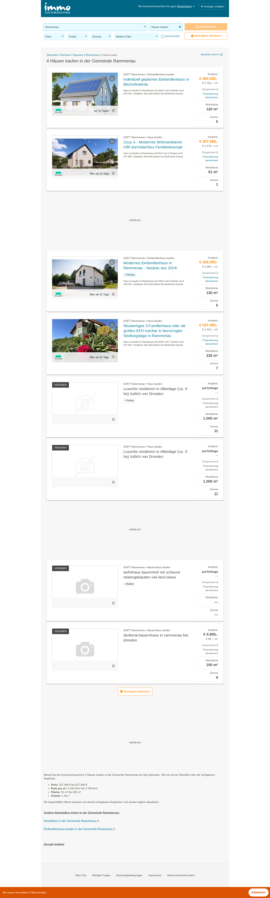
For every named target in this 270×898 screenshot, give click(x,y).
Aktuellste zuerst (209, 54)
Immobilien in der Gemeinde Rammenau (70, 821)
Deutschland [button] (184, 6)
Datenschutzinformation (181, 875)
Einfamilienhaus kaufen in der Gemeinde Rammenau (78, 829)
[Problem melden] (113, 111)
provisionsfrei (172, 36)
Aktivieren (258, 892)
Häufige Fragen (101, 875)
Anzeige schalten (214, 6)
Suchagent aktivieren (208, 35)
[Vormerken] (112, 78)
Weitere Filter (124, 36)
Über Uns (80, 875)
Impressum (154, 875)
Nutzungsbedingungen (129, 875)
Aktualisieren (207, 26)
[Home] (57, 9)
